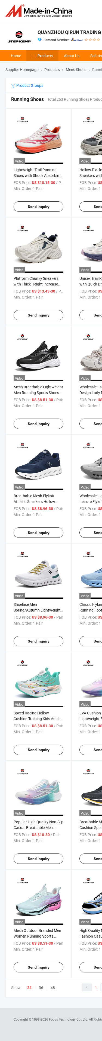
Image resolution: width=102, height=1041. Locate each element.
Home (16, 55)
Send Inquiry (39, 206)
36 (41, 987)
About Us (71, 55)
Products (45, 55)
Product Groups (29, 85)
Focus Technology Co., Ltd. (69, 1019)
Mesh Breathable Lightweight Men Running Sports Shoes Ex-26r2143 (38, 392)
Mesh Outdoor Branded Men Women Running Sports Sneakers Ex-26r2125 (37, 936)
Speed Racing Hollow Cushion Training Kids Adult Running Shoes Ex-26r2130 (37, 718)
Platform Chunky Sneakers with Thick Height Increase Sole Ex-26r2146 (36, 284)
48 (53, 987)
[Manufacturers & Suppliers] (39, 10)
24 (29, 987)
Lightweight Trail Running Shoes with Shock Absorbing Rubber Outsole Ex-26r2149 (37, 175)
